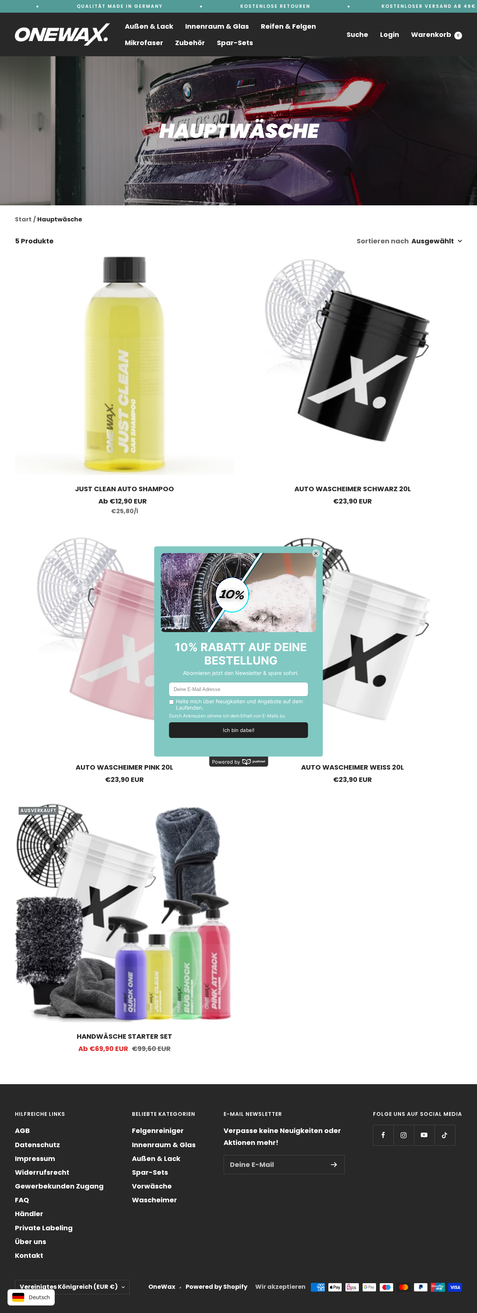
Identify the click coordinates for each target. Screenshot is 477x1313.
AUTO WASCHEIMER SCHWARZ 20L (352, 488)
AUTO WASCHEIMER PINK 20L (124, 767)
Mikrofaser (144, 42)
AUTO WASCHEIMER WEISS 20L (352, 767)
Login (389, 34)
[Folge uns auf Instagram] (404, 1135)
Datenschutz (37, 1144)
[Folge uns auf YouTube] (424, 1135)
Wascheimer (154, 1200)
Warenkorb (435, 34)
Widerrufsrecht (42, 1172)
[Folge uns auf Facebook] (383, 1135)
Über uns (30, 1241)
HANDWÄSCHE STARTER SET (124, 1036)
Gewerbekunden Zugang (59, 1186)
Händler (29, 1213)
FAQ (22, 1200)
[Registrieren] (334, 1164)
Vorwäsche (152, 1186)
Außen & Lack (149, 26)
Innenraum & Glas (217, 26)
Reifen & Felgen (288, 26)
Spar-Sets (235, 42)
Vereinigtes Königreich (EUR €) (69, 1286)
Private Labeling (44, 1227)
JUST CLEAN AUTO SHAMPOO (124, 488)
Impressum (35, 1158)
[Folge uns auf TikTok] (445, 1135)
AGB (22, 1130)
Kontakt (29, 1255)
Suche (357, 34)
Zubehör (190, 42)
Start (23, 219)
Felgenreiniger (158, 1130)
